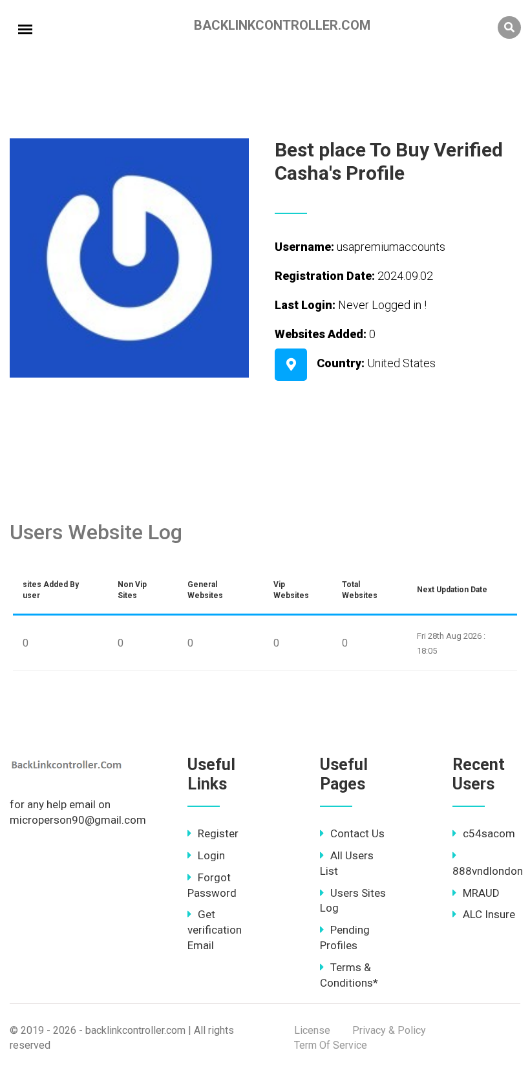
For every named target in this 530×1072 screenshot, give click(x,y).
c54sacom (489, 833)
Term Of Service (330, 1045)
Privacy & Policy (389, 1030)
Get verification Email (214, 930)
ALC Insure (489, 914)
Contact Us (357, 833)
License (312, 1030)
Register (218, 833)
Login (211, 855)
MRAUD (481, 892)
